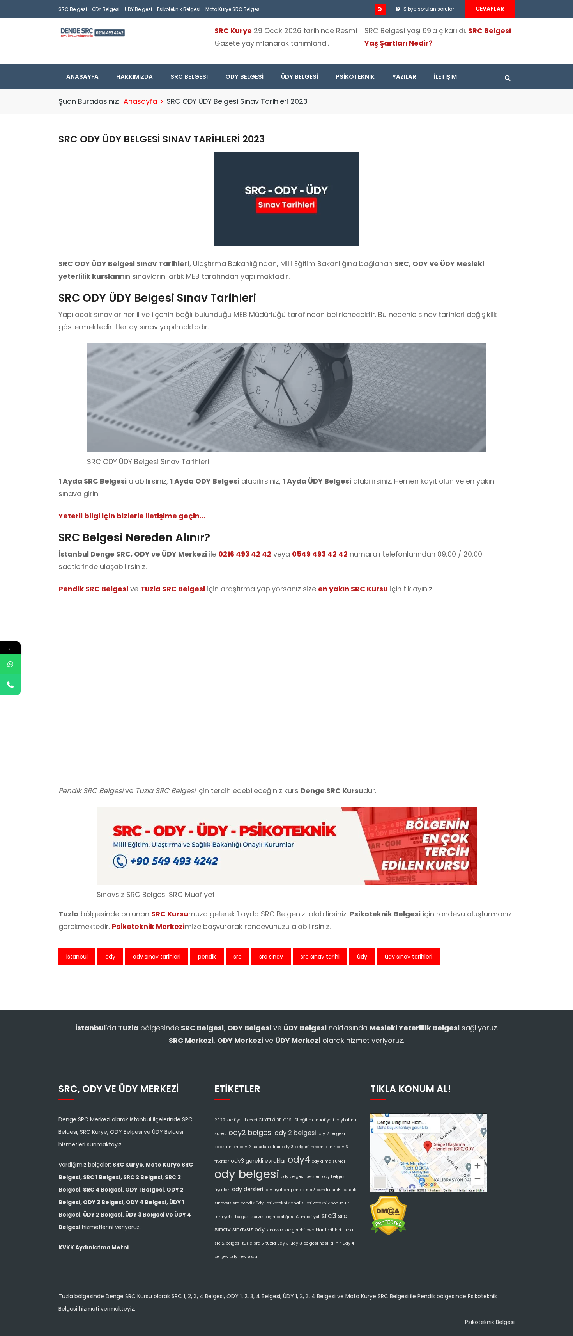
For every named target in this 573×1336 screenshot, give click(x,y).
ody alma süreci (328, 1161)
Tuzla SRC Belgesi (172, 589)
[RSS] (380, 9)
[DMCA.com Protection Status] (388, 1213)
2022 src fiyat (228, 1120)
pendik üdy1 (253, 1203)
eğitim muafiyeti (317, 1120)
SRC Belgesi (72, 9)
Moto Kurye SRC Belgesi (233, 9)
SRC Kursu (169, 914)
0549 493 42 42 (320, 554)
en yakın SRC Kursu (353, 589)
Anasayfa (82, 77)
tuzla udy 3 (277, 1243)
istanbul (77, 957)
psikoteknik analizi (285, 1203)
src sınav (271, 957)
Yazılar (404, 77)
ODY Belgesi (106, 9)
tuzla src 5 (253, 1243)
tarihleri (333, 1230)
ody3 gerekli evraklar (258, 1161)
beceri (251, 1120)
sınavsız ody (248, 1229)
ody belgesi (246, 1174)
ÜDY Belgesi (138, 9)
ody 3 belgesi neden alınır (308, 1147)
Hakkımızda (134, 77)
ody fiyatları (277, 1190)
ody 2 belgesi (295, 1132)
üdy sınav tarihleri (408, 957)
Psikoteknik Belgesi (178, 9)
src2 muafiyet (305, 1217)
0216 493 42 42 (244, 554)
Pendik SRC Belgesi (93, 589)
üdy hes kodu (243, 1257)
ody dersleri (247, 1189)
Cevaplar (490, 8)
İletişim (445, 77)
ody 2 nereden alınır (260, 1147)
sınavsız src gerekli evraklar (295, 1230)
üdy (362, 957)
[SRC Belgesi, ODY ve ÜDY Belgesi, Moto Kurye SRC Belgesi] (92, 32)
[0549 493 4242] (10, 664)
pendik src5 (329, 1190)
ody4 (299, 1159)
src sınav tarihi (320, 957)
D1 (296, 1120)
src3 (328, 1215)
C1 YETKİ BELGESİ (276, 1120)
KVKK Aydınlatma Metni (93, 1247)
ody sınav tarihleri (156, 957)
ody (110, 957)
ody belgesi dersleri (301, 1176)
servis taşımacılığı (270, 1217)
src (237, 957)
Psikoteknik (355, 77)
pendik (207, 957)
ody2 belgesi (250, 1132)
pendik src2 (303, 1190)
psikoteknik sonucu (326, 1203)
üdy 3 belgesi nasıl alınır (315, 1243)
